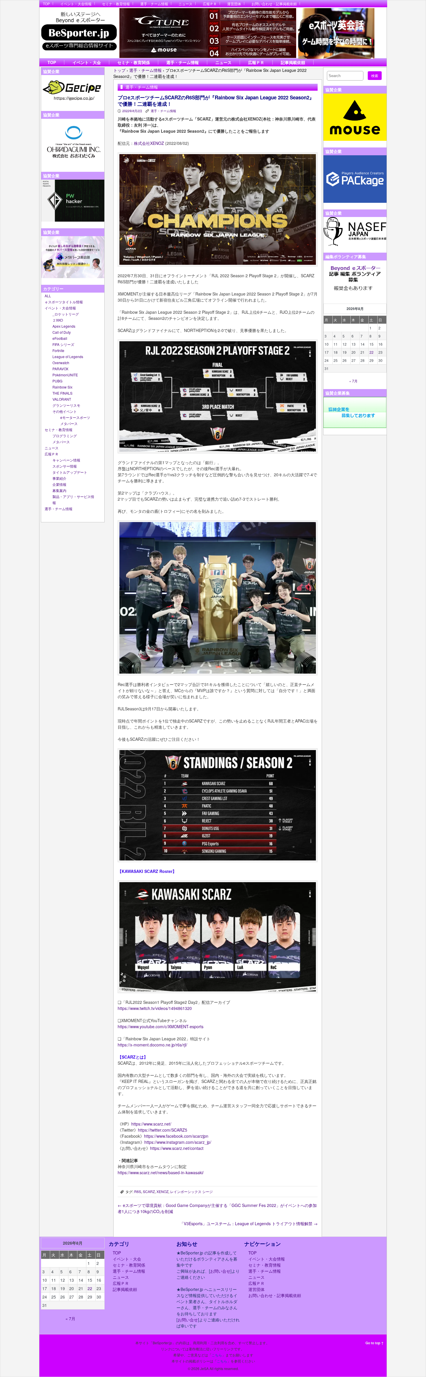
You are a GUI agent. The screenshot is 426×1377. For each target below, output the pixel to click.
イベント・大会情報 (76, 3)
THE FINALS (62, 393)
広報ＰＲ (210, 3)
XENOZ (162, 1191)
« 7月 (353, 380)
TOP (46, 3)
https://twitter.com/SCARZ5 (162, 1130)
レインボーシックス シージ (191, 1191)
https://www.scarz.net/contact (176, 1148)
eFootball (59, 338)
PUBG (57, 380)
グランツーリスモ (66, 405)
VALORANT (61, 399)
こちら (217, 1354)
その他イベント (64, 411)
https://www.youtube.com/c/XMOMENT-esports (160, 1026)
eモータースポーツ (75, 417)
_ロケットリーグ (65, 313)
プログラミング (64, 435)
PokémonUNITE (65, 374)
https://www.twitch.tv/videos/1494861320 (155, 1008)
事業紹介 (59, 478)
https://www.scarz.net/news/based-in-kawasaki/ (161, 1172)
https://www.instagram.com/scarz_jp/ (177, 1142)
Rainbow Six (62, 386)
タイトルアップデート (69, 472)
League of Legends (67, 356)
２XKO (57, 320)
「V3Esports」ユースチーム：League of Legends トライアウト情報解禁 (249, 1223)
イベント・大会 (86, 62)
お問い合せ (220, 1271)
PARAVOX (60, 368)
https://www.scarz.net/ (151, 1124)
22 (371, 352)
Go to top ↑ (374, 1342)
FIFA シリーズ (63, 344)
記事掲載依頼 (293, 62)
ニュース (185, 3)
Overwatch (60, 362)
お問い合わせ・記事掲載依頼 (274, 3)
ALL (48, 295)
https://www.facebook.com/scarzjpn (176, 1136)
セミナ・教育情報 (116, 3)
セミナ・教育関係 (133, 62)
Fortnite (58, 350)
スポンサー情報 (64, 466)
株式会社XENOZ (149, 143)
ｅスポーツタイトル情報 (64, 301)
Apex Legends (63, 326)
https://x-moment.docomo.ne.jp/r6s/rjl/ (152, 1045)
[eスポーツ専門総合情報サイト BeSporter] (78, 33)
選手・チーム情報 (154, 3)
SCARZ (149, 1191)
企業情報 (59, 484)
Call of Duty (61, 332)
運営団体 (234, 3)
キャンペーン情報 (66, 459)
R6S (137, 1191)
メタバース (69, 423)
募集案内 (59, 490)
